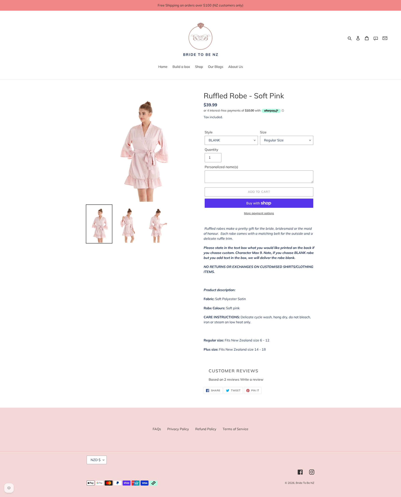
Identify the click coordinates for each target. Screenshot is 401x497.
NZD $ (96, 460)
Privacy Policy (178, 429)
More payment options (259, 213)
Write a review (251, 379)
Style (209, 132)
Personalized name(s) (221, 167)
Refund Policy (205, 429)
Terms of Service (235, 429)
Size (263, 132)
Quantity (211, 149)
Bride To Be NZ (305, 482)
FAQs (157, 429)
